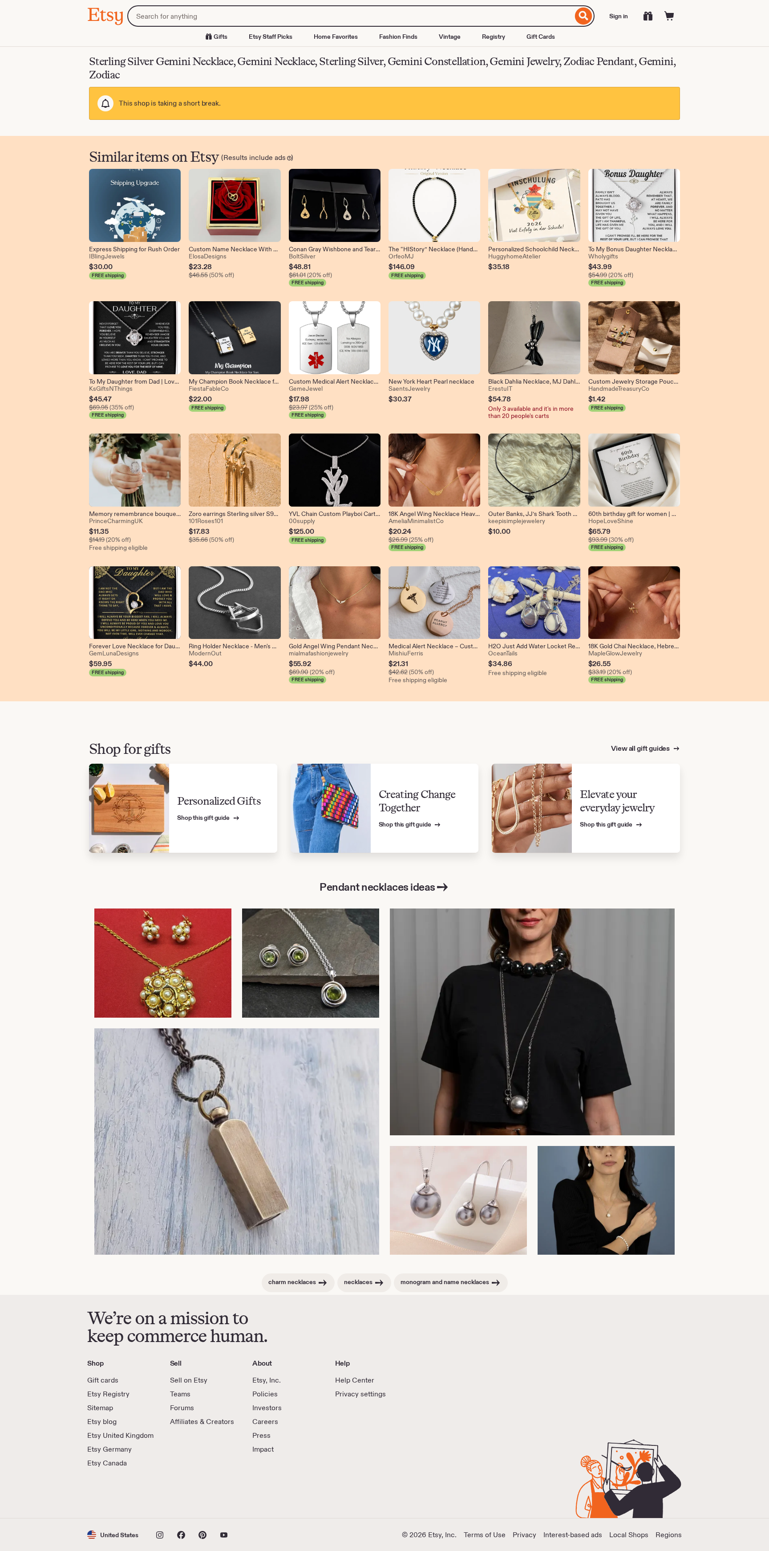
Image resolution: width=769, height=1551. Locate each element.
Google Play (184, 1493)
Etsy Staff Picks (270, 36)
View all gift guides (641, 748)
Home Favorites (336, 36)
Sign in (618, 16)
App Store (117, 1493)
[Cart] (669, 16)
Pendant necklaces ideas (377, 887)
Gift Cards (540, 36)
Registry (493, 36)
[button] (113, 1535)
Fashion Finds (398, 36)
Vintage (450, 36)
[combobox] (350, 16)
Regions (669, 1535)
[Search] (584, 16)
